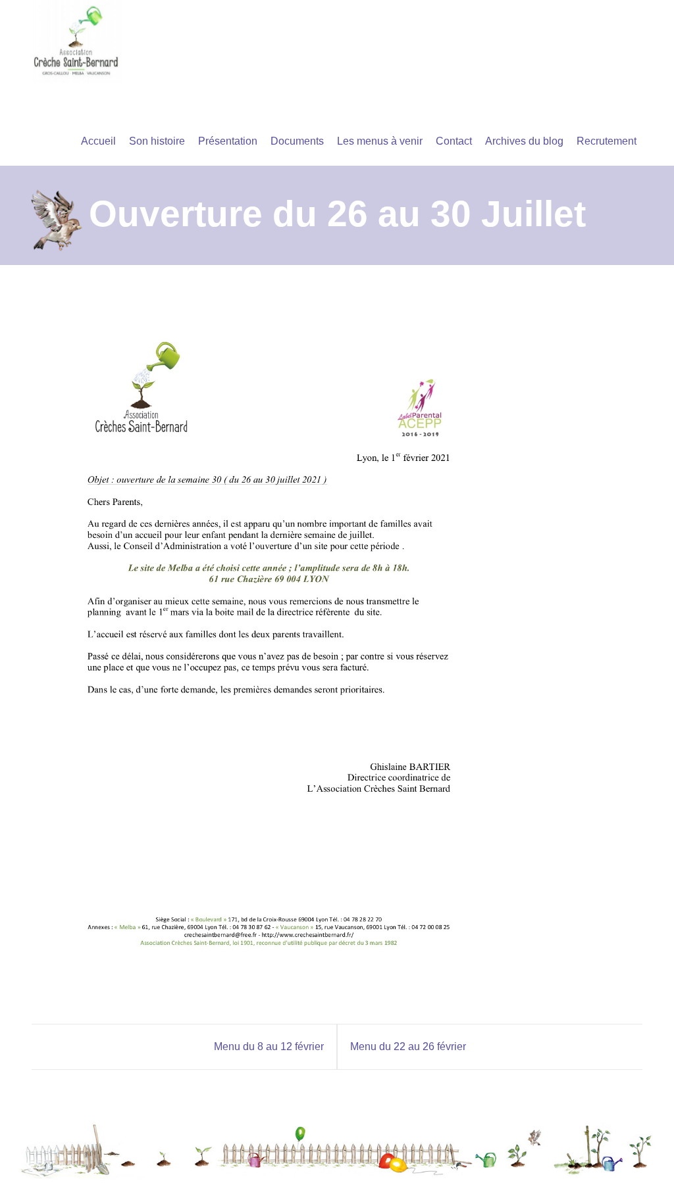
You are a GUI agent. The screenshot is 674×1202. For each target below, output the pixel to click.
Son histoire (157, 141)
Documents (297, 141)
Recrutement (606, 141)
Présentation (227, 141)
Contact (454, 141)
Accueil (98, 141)
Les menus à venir (380, 141)
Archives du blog (524, 141)
